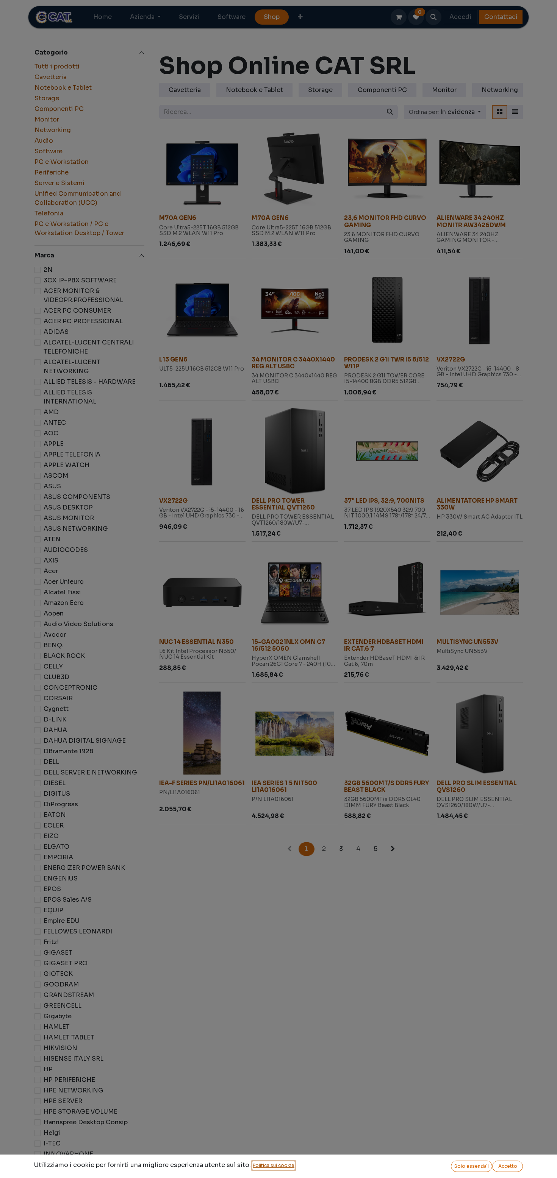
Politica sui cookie (273, 1165)
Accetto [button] (507, 1166)
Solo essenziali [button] (471, 1166)
